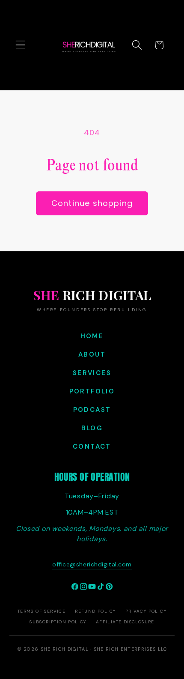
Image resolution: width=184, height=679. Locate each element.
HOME (92, 336)
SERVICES (92, 373)
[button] (20, 45)
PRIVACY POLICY (146, 611)
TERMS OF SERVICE (41, 611)
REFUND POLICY (95, 611)
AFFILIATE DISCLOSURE (125, 622)
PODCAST (92, 409)
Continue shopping (92, 203)
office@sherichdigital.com (92, 564)
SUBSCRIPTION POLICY (58, 622)
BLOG (92, 428)
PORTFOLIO (92, 391)
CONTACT (92, 446)
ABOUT (92, 354)
